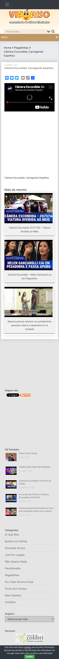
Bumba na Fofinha (16, 541)
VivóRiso (10, 602)
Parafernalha (12, 568)
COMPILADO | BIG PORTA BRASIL (34, 467)
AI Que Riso (12, 534)
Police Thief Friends (28, 453)
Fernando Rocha (15, 548)
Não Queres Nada (16, 561)
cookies (27, 647)
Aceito (29, 656)
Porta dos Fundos (16, 588)
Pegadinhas (21, 47)
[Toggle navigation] (7, 4)
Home (7, 47)
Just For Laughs (15, 554)
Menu (4, 37)
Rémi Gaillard (13, 595)
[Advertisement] (29, 144)
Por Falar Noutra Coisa (19, 581)
